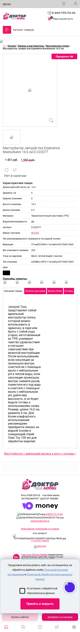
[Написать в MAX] (75, 594)
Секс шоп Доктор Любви (34, 554)
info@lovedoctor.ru (40, 521)
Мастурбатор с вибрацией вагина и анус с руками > (40, 453)
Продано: (64, 56)
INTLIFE (35, 233)
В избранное (6, 170)
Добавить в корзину (60, 617)
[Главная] (4, 46)
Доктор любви (14, 16)
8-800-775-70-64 (63, 13)
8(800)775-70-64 (54, 514)
